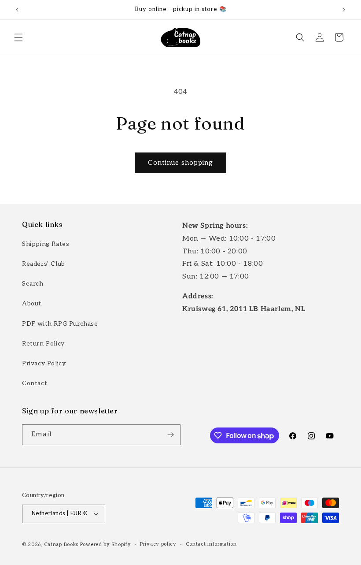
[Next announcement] (344, 9)
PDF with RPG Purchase (60, 323)
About (31, 303)
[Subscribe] (170, 434)
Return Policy (43, 343)
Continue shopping (180, 163)
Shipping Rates (45, 244)
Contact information (211, 544)
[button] (18, 37)
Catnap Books (61, 544)
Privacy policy (158, 544)
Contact (34, 383)
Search (33, 283)
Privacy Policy (44, 363)
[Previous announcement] (17, 9)
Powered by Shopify (105, 544)
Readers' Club (43, 264)
